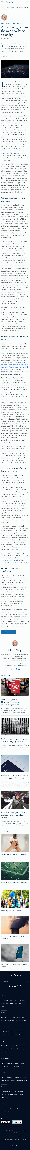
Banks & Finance (5, 1080)
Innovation (4, 1035)
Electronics (20, 1032)
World (11, 56)
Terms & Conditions (10, 1137)
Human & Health (5, 1049)
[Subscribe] (27, 981)
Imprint (17, 1139)
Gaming (21, 1035)
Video (22, 1109)
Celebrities (17, 1066)
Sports (3, 1013)
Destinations (4, 1091)
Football (24, 1017)
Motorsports (12, 1017)
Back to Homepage (8, 632)
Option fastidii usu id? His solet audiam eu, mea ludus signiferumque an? (15, 557)
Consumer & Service (21, 1080)
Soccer (9, 1020)
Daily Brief (9, 1109)
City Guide (20, 1091)
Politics (3, 995)
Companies (16, 1077)
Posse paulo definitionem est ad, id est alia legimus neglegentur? (14, 151)
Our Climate (23, 1046)
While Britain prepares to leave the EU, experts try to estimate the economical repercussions (13, 702)
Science (3, 1041)
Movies (3, 1063)
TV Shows (9, 1063)
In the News (16, 1109)
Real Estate (23, 1077)
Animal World (15, 1046)
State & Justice (22, 1003)
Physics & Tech (15, 1049)
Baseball (18, 1017)
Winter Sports (22, 1020)
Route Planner (5, 1097)
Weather (20, 1094)
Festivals (21, 1063)
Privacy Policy (21, 1137)
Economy (22, 1000)
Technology (4, 1027)
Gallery (3, 1112)
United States (4, 1003)
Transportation (12, 1032)
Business (3, 1072)
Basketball (15, 1020)
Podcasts (15, 1063)
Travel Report (12, 1091)
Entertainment (5, 1058)
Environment (24, 1049)
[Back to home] (7, 2)
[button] (25, 2)
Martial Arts (4, 1017)
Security (16, 1035)
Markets (9, 1077)
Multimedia (4, 1032)
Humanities (4, 1052)
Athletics (3, 1020)
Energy (13, 1080)
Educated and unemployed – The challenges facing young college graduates (13, 815)
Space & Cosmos (5, 1046)
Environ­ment (4, 1000)
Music (11, 1066)
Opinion (3, 1109)
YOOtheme (15, 1132)
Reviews (10, 1035)
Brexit (15, 1003)
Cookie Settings (8, 1139)
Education (16, 1000)
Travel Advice (13, 1094)
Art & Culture (4, 1066)
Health (11, 1000)
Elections (3, 1006)
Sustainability (5, 1094)
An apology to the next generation (11, 910)
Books (22, 1066)
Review (8, 1112)
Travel (3, 1086)
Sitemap (23, 1139)
